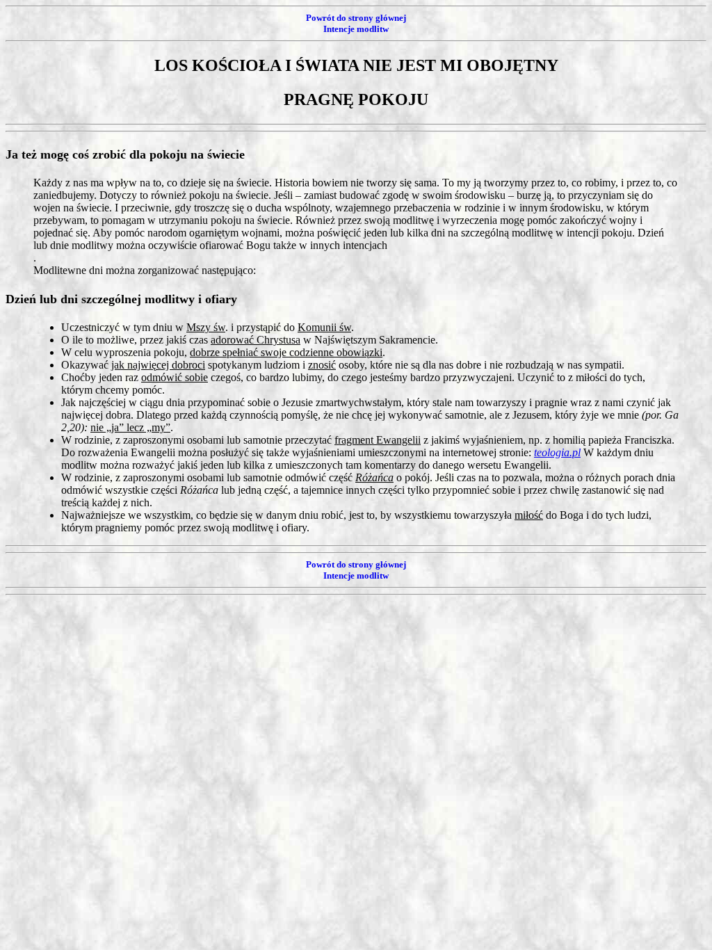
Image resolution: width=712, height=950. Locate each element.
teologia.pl (557, 452)
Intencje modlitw (356, 29)
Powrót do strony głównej (356, 18)
